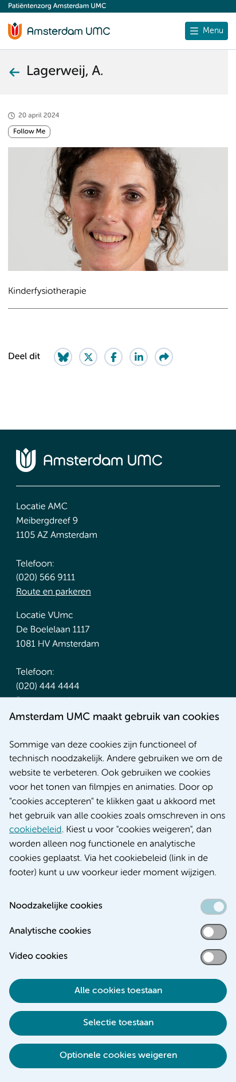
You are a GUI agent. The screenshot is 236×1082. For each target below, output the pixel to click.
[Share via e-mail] (164, 357)
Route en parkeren (53, 592)
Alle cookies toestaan (118, 991)
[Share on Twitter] (88, 357)
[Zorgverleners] (13, 72)
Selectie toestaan (118, 1023)
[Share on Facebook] (113, 357)
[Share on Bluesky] (63, 357)
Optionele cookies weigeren (118, 1055)
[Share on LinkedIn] (138, 357)
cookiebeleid (35, 830)
